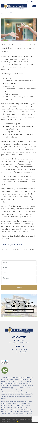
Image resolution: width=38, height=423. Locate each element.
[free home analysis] (19, 305)
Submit (19, 287)
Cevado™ (16, 419)
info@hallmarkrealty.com (19, 342)
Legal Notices (6, 421)
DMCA (14, 421)
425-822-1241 (19, 340)
